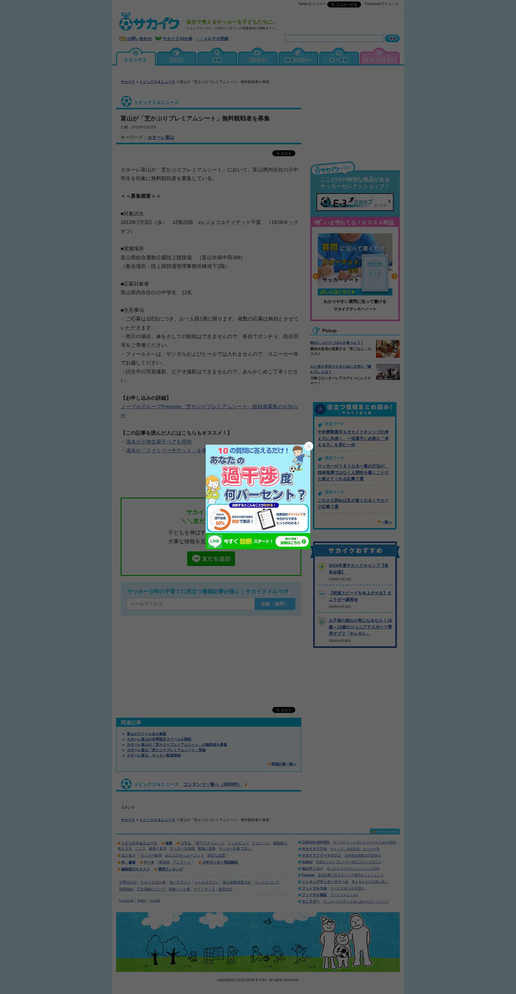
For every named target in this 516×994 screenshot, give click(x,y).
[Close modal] (308, 446)
